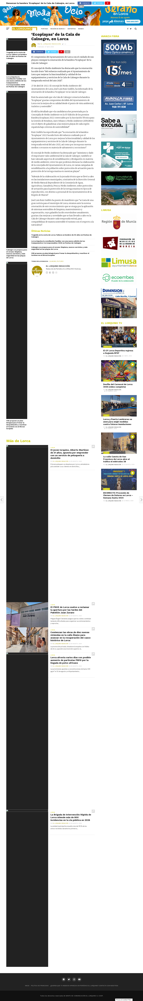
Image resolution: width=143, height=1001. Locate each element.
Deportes (72, 29)
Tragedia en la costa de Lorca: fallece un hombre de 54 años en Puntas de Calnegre (16, 55)
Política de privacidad (40, 985)
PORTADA (44, 29)
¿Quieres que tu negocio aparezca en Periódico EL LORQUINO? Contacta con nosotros (84, 985)
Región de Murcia (57, 29)
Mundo (81, 29)
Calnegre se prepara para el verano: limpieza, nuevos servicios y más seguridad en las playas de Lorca (16, 254)
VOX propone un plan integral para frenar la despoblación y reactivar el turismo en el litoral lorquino (16, 425)
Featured (60, 261)
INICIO (27, 985)
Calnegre (52, 261)
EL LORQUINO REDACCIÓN (51, 44)
